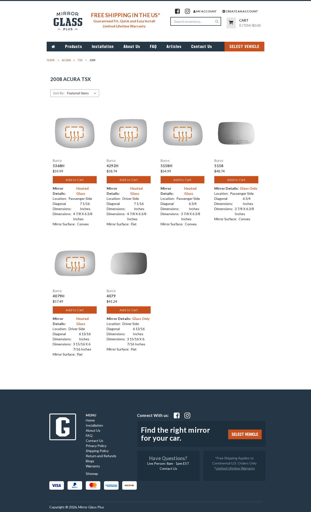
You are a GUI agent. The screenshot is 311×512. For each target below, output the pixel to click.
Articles (173, 46)
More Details (75, 137)
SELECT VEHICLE (244, 46)
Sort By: (58, 93)
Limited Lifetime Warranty (235, 468)
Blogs (90, 461)
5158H (166, 166)
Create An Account (241, 11)
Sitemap (92, 473)
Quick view (74, 129)
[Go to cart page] (231, 23)
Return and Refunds (101, 456)
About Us (131, 46)
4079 (111, 296)
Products (73, 46)
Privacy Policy (96, 446)
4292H (112, 166)
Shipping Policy (97, 451)
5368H (58, 166)
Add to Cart (75, 180)
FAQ (153, 46)
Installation (103, 46)
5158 (218, 166)
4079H (58, 296)
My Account (206, 11)
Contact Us (201, 46)
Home (90, 420)
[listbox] (82, 93)
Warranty (93, 466)
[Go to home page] (53, 46)
